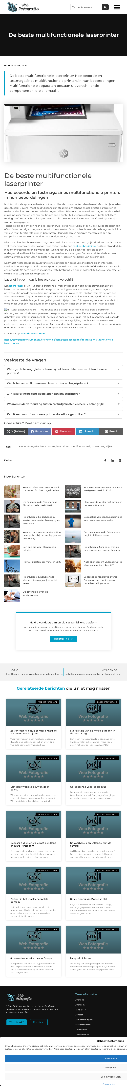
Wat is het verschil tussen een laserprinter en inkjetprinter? (63, 383)
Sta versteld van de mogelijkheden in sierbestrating (92, 732)
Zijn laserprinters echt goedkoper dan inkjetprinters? (63, 393)
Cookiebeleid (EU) (84, 1019)
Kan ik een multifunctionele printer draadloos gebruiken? (63, 414)
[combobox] (86, 7)
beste (43, 446)
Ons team (80, 1004)
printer (95, 446)
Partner (79, 1009)
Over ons (79, 1000)
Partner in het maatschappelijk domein (29, 900)
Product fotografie (15, 65)
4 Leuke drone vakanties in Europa (31, 958)
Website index (82, 1034)
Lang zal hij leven (80, 958)
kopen (51, 446)
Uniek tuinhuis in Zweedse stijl (88, 899)
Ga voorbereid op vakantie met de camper (90, 844)
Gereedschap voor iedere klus (88, 786)
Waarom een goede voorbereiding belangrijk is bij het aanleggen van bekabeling (42, 535)
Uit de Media (81, 1029)
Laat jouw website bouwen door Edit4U (29, 788)
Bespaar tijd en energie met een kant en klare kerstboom (33, 844)
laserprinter (16, 285)
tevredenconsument (33, 333)
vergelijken (107, 446)
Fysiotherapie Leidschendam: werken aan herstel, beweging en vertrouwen (41, 520)
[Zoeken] (105, 7)
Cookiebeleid (109, 1084)
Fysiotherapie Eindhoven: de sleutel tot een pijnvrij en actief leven (40, 580)
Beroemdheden (83, 1024)
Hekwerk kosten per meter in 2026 (42, 562)
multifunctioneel (80, 446)
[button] (117, 7)
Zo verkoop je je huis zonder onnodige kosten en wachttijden (33, 732)
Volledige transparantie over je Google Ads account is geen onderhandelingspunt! (100, 580)
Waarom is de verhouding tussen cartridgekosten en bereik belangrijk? (63, 404)
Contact (79, 1014)
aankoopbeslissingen (85, 246)
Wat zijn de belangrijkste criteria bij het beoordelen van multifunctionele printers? (63, 371)
